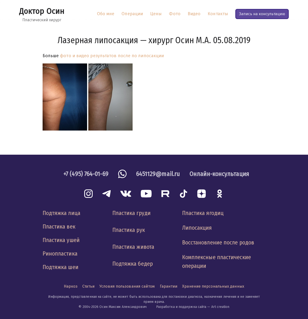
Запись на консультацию (262, 14)
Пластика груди (131, 213)
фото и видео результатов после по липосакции (112, 55)
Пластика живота (133, 246)
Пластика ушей (61, 240)
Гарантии (169, 286)
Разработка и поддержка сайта (181, 307)
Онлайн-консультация (219, 174)
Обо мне (106, 13)
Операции (132, 13)
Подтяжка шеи (60, 267)
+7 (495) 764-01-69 (86, 174)
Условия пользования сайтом (127, 286)
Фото (174, 13)
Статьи (88, 286)
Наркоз (70, 286)
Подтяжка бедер (132, 263)
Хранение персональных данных (213, 286)
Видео (194, 13)
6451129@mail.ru (158, 174)
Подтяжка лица (61, 213)
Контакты (218, 13)
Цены (156, 13)
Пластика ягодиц (203, 213)
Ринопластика (60, 253)
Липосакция (197, 227)
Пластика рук (128, 230)
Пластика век (59, 226)
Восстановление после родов (218, 242)
